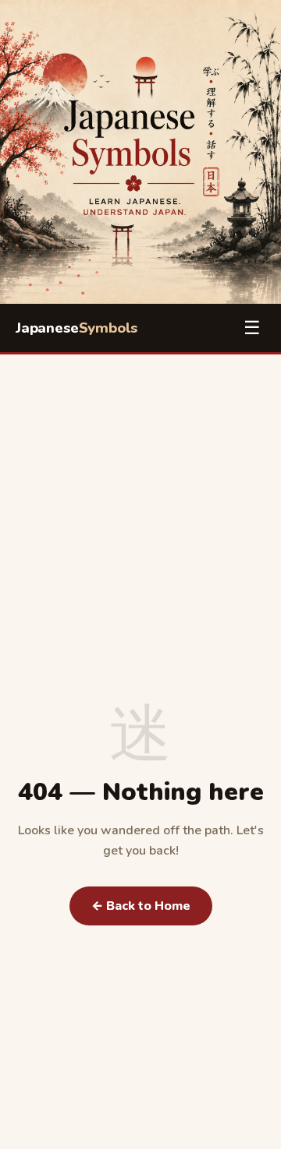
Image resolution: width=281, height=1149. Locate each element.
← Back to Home (140, 906)
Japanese (76, 327)
